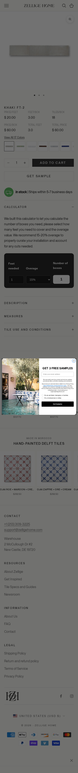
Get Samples (57, 404)
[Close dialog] (73, 360)
